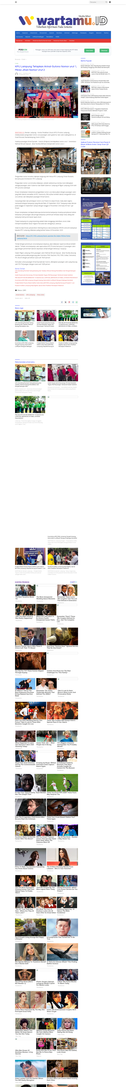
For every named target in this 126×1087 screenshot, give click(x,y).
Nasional (25, 33)
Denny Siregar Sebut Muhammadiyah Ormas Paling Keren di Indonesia (100, 116)
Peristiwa (59, 33)
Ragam (91, 33)
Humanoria (19, 36)
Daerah (51, 33)
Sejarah (27, 36)
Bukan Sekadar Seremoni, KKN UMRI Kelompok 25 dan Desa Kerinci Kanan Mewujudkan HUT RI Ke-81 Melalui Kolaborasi (96, 103)
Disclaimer (19, 40)
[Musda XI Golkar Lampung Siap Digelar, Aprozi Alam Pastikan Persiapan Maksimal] (68, 335)
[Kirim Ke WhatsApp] (76, 302)
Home (18, 33)
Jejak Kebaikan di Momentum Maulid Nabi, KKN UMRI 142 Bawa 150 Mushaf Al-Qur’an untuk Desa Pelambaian (95, 81)
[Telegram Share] (73, 302)
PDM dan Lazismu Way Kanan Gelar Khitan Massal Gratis (100, 88)
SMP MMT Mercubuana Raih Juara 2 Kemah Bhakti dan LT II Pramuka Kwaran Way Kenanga (101, 73)
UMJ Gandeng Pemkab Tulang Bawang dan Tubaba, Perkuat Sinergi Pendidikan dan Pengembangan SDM (45, 271)
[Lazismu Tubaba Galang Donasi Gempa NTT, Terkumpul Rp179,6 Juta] (85, 133)
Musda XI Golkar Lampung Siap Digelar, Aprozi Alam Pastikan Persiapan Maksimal (39, 285)
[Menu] (16, 2)
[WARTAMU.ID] (63, 21)
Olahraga (75, 33)
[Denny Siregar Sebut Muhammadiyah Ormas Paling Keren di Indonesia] (85, 117)
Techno (106, 33)
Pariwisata (83, 33)
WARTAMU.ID (19, 132)
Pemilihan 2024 (27, 73)
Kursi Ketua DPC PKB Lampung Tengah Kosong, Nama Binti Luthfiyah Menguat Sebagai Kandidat (44, 280)
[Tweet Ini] (65, 302)
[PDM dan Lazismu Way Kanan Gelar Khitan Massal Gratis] (85, 88)
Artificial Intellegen (38, 36)
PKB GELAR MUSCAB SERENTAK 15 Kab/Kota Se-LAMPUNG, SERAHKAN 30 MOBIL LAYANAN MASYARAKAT (46, 277)
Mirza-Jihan (40, 294)
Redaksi (71, 40)
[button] (106, 2)
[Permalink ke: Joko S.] (16, 74)
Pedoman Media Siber (60, 40)
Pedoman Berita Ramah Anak (42, 40)
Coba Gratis (89, 50)
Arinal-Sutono (20, 294)
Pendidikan (49, 36)
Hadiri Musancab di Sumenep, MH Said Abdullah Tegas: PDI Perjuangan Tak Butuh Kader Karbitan (44, 275)
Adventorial (33, 33)
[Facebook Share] (62, 302)
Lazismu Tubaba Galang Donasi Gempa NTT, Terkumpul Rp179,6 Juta (101, 133)
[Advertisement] (63, 9)
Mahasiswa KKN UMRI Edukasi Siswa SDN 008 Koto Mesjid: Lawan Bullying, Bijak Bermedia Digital (96, 96)
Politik (57, 36)
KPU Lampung (30, 294)
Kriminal (66, 33)
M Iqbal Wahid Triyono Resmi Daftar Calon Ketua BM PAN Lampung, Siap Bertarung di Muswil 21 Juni (44, 283)
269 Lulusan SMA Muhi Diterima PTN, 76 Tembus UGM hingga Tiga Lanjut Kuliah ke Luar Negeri (100, 125)
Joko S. (20, 73)
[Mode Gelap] (110, 2)
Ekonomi (98, 33)
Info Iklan (27, 40)
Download (104, 50)
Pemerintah (43, 33)
